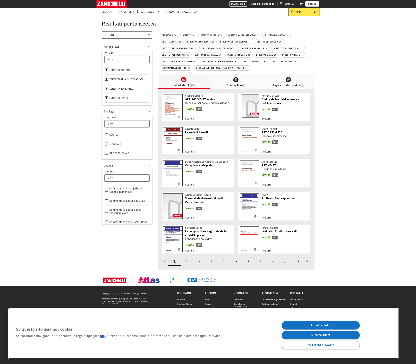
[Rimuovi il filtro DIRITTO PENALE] (275, 55)
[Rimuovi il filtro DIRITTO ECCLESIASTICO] (301, 48)
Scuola (208, 304)
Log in (312, 3)
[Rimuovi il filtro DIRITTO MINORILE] (249, 55)
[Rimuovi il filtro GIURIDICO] (175, 35)
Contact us (268, 3)
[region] (203, 333)
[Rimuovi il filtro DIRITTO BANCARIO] (287, 35)
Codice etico (239, 299)
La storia (181, 299)
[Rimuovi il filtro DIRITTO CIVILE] (180, 41)
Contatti (293, 304)
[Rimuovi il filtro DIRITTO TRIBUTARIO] (295, 61)
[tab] (184, 82)
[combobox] (127, 35)
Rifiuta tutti (320, 335)
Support (255, 3)
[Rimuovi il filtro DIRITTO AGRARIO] (221, 35)
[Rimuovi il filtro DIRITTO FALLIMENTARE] (187, 55)
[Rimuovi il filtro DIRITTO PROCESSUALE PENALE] (235, 61)
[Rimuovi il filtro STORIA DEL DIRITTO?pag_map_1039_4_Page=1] (246, 68)
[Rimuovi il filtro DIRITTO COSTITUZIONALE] (249, 41)
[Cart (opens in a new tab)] (301, 3)
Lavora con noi (296, 299)
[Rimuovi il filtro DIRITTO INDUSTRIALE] (220, 55)
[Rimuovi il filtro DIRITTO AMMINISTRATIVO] (258, 35)
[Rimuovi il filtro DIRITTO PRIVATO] (302, 55)
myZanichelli (238, 3)
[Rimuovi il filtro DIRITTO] (193, 35)
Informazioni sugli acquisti (274, 299)
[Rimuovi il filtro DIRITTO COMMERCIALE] (213, 41)
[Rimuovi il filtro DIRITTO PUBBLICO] (264, 61)
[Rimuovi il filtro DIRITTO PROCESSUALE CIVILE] (194, 61)
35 (297, 261)
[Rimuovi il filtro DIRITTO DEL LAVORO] (280, 41)
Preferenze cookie (320, 345)
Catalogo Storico (184, 304)
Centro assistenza (270, 304)
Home (208, 299)
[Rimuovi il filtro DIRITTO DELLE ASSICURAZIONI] (196, 48)
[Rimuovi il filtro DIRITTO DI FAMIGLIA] (266, 48)
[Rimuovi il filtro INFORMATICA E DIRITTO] (188, 68)
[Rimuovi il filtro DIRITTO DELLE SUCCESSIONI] (235, 48)
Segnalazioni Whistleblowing (240, 305)
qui (102, 336)
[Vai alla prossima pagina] (307, 262)
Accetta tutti (321, 325)
